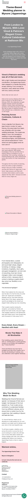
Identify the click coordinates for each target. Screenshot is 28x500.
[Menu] (25, 2)
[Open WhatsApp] (24, 495)
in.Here (14, 142)
